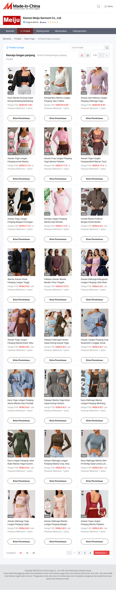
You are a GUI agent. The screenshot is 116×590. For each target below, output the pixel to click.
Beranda (10, 31)
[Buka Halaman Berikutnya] (107, 55)
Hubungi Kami (79, 31)
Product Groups (16, 47)
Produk (26, 31)
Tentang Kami (42, 31)
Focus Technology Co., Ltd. (49, 570)
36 (27, 552)
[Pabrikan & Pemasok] (22, 6)
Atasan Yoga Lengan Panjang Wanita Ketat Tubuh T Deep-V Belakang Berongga (21, 342)
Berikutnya (100, 552)
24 (20, 553)
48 (33, 552)
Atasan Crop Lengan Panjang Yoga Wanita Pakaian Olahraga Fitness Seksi (58, 161)
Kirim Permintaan (21, 118)
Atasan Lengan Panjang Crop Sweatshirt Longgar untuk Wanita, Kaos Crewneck (94, 342)
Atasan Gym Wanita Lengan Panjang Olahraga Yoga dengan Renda (94, 101)
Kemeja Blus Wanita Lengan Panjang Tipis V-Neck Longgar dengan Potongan (57, 101)
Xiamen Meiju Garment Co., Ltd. (42, 18)
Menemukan (61, 31)
